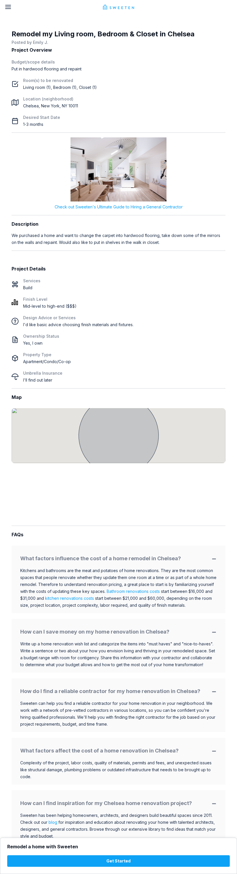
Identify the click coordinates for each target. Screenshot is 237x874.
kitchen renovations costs (69, 598)
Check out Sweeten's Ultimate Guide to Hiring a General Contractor (119, 206)
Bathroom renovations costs (133, 591)
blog (53, 822)
